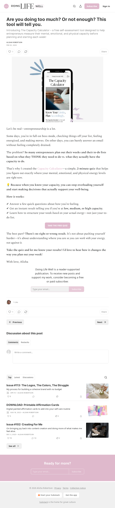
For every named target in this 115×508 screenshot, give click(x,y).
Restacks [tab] (25, 342)
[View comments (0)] (19, 51)
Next (99, 322)
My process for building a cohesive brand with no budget (34, 389)
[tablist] (18, 342)
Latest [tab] (17, 377)
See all (12, 446)
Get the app (71, 495)
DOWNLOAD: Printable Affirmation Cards (32, 405)
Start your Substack (50, 495)
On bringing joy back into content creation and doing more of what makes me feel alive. (44, 430)
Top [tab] (9, 377)
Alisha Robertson (14, 42)
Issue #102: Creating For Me (24, 424)
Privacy (57, 488)
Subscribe (92, 6)
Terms (65, 488)
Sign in (106, 6)
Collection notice (78, 488)
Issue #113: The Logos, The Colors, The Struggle (37, 385)
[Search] (74, 6)
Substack (43, 502)
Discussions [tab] (28, 377)
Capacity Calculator (49, 169)
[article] (57, 391)
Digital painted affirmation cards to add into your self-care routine (38, 408)
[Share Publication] (80, 6)
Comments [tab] (13, 342)
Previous (17, 322)
